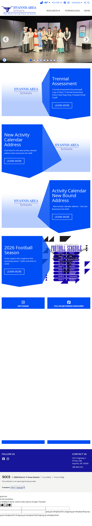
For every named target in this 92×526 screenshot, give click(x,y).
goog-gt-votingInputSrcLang (57, 512)
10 (61, 60)
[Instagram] (68, 3)
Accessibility (46, 477)
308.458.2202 (77, 467)
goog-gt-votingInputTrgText (29, 515)
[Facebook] (65, 3)
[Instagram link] (7, 459)
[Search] (88, 2)
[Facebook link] (3, 459)
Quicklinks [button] (76, 2)
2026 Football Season (18, 250)
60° (46, 2)
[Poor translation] (8, 505)
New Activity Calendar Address (17, 140)
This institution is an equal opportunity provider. (19, 481)
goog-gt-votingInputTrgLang (79, 512)
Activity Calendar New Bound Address (69, 196)
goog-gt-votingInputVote (49, 515)
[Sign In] (85, 2)
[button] (60, 10)
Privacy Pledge (59, 477)
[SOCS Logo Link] (6, 477)
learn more (62, 105)
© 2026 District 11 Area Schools (25, 477)
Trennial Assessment (64, 81)
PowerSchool (72, 10)
